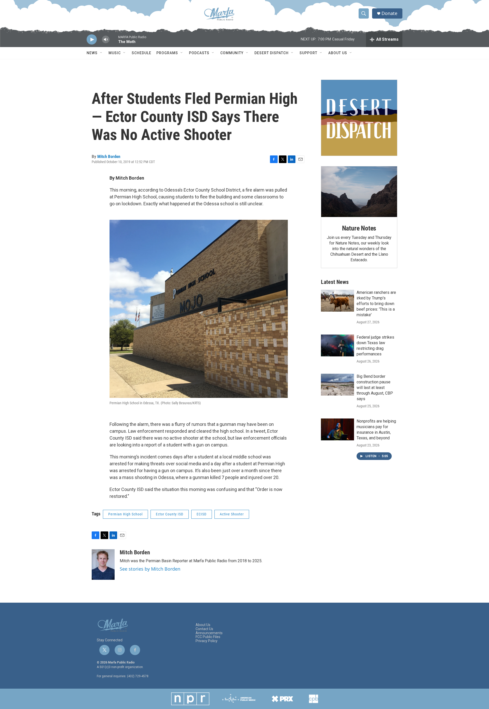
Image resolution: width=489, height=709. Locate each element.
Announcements (209, 633)
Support (308, 53)
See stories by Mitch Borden (150, 569)
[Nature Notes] (359, 191)
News (92, 53)
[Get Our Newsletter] (359, 118)
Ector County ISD (169, 514)
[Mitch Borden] (103, 564)
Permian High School (125, 514)
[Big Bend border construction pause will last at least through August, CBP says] (337, 385)
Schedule (141, 53)
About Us (337, 53)
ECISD (202, 514)
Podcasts (199, 53)
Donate (389, 13)
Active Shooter (232, 514)
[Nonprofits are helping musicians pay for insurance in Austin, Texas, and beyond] (337, 429)
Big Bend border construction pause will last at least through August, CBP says (375, 387)
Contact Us (204, 629)
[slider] (114, 42)
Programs (167, 53)
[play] (92, 39)
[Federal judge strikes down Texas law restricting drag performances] (337, 345)
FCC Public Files (208, 637)
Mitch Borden (108, 156)
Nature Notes (359, 228)
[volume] (105, 39)
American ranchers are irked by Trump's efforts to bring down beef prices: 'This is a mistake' (376, 303)
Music (114, 53)
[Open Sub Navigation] (101, 53)
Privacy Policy (207, 641)
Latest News (335, 282)
